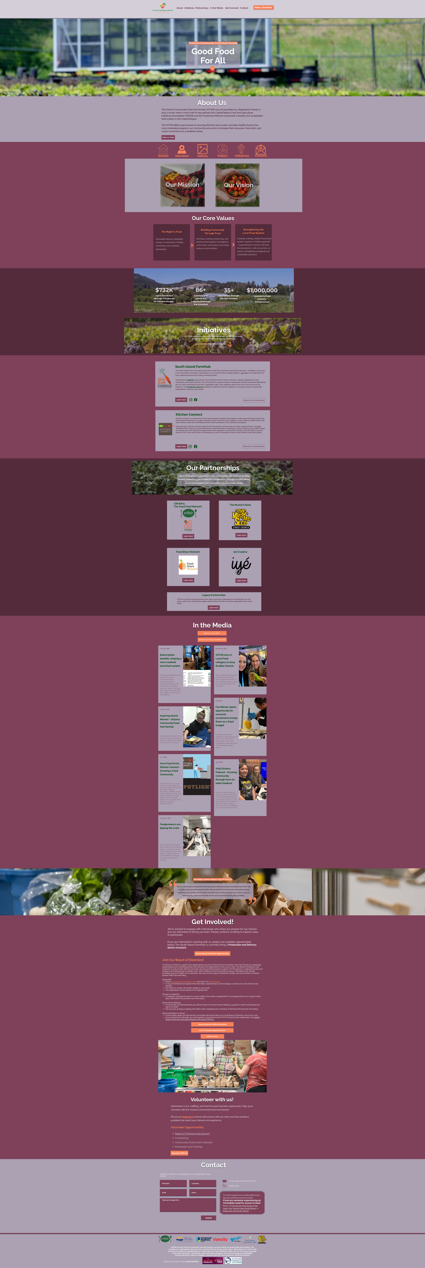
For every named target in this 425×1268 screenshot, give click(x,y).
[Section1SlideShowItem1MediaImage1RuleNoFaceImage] (208, 909)
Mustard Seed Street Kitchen (244, 1208)
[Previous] (12, 892)
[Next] (413, 892)
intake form (188, 1116)
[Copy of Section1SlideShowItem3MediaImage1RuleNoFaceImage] (216, 909)
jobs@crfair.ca (214, 982)
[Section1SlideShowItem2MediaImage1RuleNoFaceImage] (211, 909)
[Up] (212, 68)
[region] (184, 186)
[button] (188, 505)
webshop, (190, 380)
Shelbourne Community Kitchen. (236, 1211)
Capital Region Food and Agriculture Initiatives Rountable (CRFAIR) (212, 1018)
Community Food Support (243, 1206)
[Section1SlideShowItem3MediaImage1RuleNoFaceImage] (213, 909)
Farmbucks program (195, 387)
